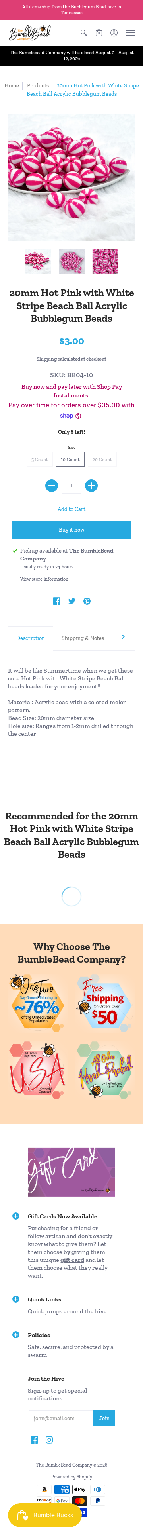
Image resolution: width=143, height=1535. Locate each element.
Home (11, 85)
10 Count (70, 459)
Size (71, 447)
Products (38, 85)
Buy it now (72, 529)
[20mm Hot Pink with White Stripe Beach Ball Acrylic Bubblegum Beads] (38, 261)
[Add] (91, 485)
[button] (83, 33)
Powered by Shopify (71, 1477)
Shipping (47, 359)
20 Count (102, 459)
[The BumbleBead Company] (30, 33)
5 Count (39, 459)
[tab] (30, 638)
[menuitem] (83, 33)
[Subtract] (51, 485)
